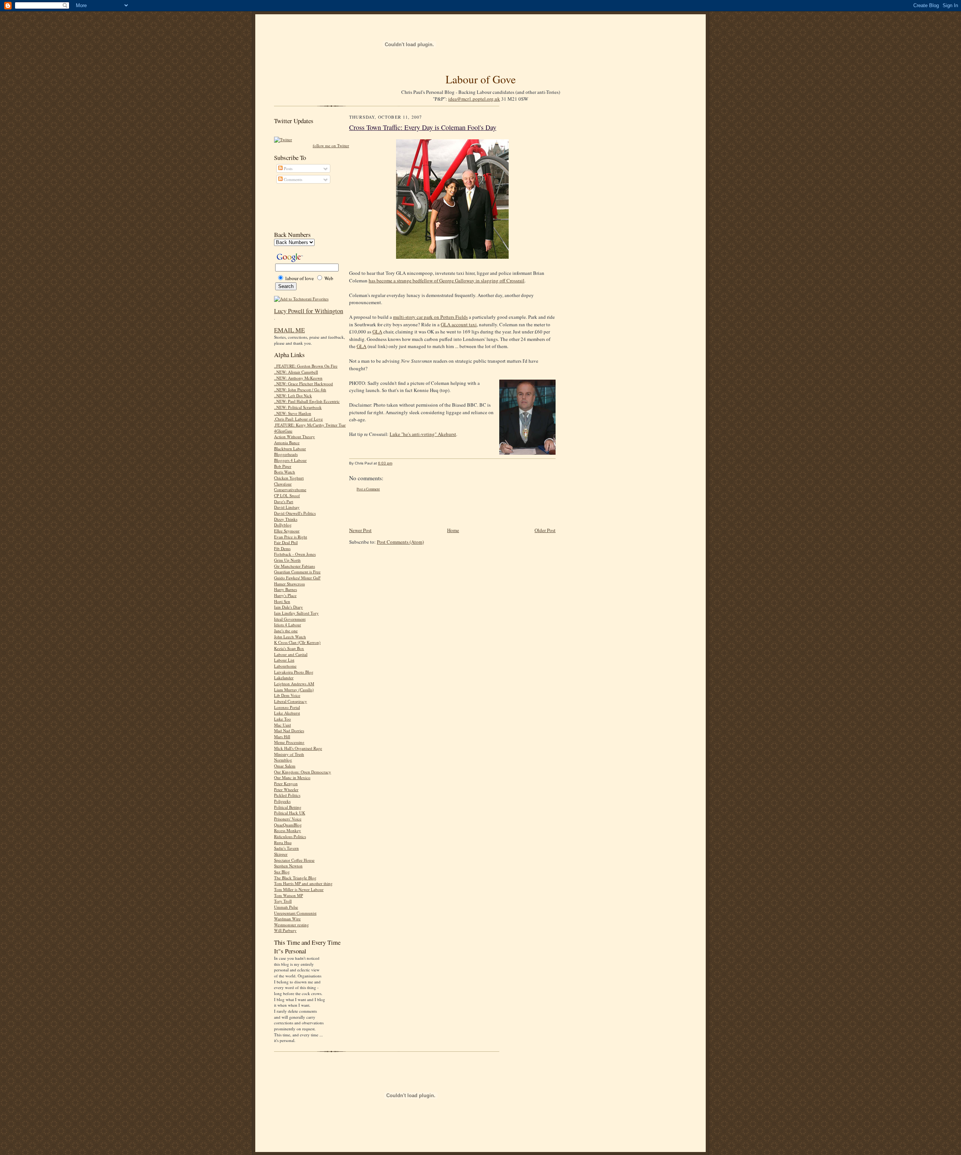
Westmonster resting (291, 924)
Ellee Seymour (287, 531)
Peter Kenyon (286, 783)
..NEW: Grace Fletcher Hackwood (303, 383)
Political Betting (287, 807)
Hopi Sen (282, 601)
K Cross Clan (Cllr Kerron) (297, 642)
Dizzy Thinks (285, 519)
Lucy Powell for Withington (308, 310)
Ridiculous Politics (290, 836)
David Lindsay (287, 507)
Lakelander (284, 677)
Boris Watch (284, 472)
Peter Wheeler (286, 789)
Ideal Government (290, 619)
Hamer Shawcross (289, 584)
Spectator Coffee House (294, 860)
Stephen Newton (288, 866)
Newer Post (360, 530)
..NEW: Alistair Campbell (296, 372)
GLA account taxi (459, 324)
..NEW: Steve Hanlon (292, 413)
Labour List (284, 660)
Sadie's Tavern (286, 848)
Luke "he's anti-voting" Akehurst (423, 434)
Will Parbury (285, 930)
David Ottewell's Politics (295, 513)
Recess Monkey (287, 830)
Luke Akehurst (287, 713)
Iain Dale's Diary (288, 607)
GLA (377, 331)
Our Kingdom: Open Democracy (302, 772)
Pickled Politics (287, 795)
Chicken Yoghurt (289, 478)
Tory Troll (283, 901)
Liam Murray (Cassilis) (294, 689)
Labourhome (285, 666)
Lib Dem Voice (287, 695)
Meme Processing (289, 742)
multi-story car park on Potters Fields (430, 317)
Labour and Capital (290, 654)
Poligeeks (282, 801)
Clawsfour (283, 484)
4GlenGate (283, 431)
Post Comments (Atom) (400, 541)
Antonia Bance (287, 442)
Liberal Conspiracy (290, 701)
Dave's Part (283, 501)
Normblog (283, 760)
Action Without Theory (294, 436)
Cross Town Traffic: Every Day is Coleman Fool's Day (422, 127)
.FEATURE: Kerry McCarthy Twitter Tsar (310, 425)
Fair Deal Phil (286, 542)
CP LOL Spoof (287, 495)
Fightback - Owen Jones (295, 554)
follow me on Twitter (331, 145)
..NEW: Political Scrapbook (298, 407)
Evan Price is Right (290, 537)
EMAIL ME (289, 330)
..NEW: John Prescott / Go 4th (300, 389)
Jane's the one (286, 630)
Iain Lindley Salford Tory (296, 613)
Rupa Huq (283, 842)
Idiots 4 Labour (287, 624)
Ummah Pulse (286, 907)
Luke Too (282, 719)
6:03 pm (385, 463)
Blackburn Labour (290, 448)
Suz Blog (282, 872)
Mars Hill (282, 736)
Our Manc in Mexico (292, 777)
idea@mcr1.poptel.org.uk (474, 98)
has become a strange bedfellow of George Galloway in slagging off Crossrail (446, 280)
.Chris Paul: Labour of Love (298, 419)
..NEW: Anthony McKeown (298, 378)
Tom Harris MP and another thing (303, 883)
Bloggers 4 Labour (290, 460)
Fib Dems (282, 548)
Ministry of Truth (289, 754)
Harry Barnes (285, 589)
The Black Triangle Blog (295, 878)
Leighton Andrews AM (294, 683)
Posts (287, 168)
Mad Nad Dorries (289, 730)
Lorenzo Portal (287, 707)
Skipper (281, 854)
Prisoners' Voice (287, 819)
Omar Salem (284, 766)
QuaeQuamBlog (288, 825)
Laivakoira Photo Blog (293, 672)
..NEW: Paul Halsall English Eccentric (307, 401)
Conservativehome (290, 489)
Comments (292, 179)
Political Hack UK (289, 813)
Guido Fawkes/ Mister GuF (297, 578)
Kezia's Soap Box (289, 648)
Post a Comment (368, 489)
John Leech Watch (290, 636)
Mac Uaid (282, 725)
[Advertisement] (308, 207)
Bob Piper (282, 466)
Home (453, 530)
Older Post (545, 530)
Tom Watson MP (288, 895)
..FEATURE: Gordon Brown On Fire (305, 366)
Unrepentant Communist (295, 913)
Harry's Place (285, 595)
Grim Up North (287, 560)
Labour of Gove (481, 79)
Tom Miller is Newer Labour (299, 889)
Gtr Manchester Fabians (294, 566)
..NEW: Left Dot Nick (293, 395)
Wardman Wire (287, 918)
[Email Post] (396, 463)
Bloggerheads (286, 454)
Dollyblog (283, 525)
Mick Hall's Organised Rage (298, 748)
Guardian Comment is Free (297, 571)
